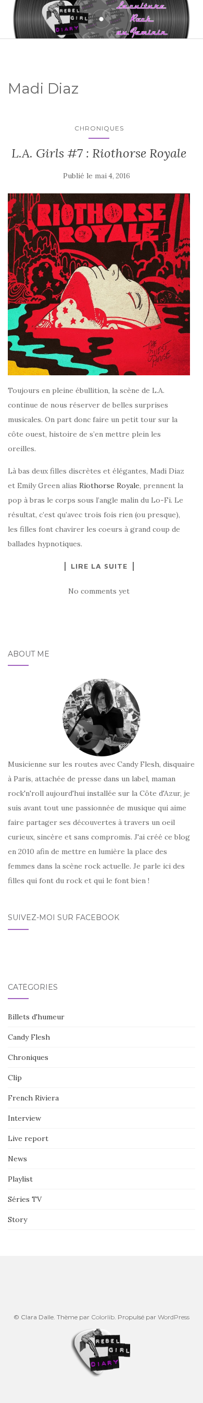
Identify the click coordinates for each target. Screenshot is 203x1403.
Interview (24, 1118)
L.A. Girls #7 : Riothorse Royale (98, 153)
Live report (28, 1138)
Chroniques (99, 128)
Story (17, 1219)
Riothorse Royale (109, 485)
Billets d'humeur (36, 1016)
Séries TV (25, 1199)
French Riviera (33, 1098)
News (17, 1158)
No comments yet (99, 591)
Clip (15, 1077)
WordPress (173, 1317)
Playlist (20, 1179)
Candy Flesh (29, 1037)
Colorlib (103, 1317)
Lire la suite (99, 566)
